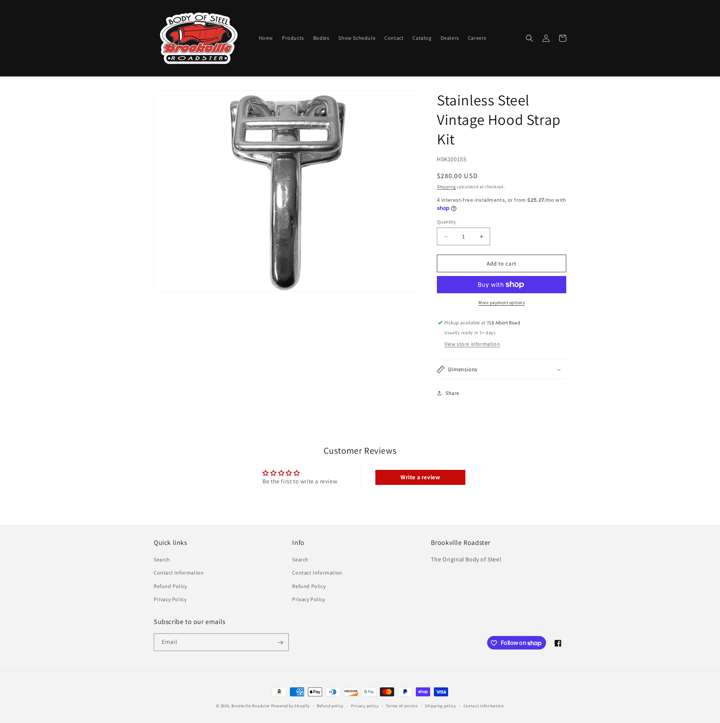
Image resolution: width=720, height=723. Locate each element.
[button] (529, 38)
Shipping (446, 186)
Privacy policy (365, 705)
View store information (472, 343)
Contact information (484, 705)
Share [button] (452, 393)
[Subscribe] (280, 642)
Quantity (446, 222)
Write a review (420, 477)
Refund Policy (170, 586)
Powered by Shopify (290, 705)
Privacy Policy (170, 599)
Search (162, 559)
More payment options (501, 302)
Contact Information (179, 573)
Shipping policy (440, 705)
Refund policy (330, 705)
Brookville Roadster (250, 705)
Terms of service (401, 705)
